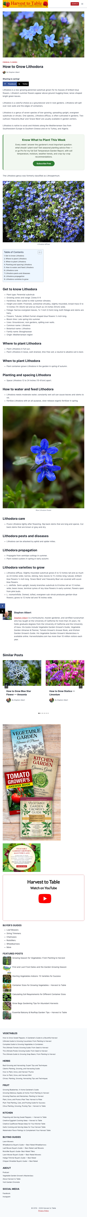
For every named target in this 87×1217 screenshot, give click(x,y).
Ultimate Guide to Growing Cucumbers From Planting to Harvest (27, 1041)
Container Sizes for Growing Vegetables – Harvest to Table (39, 985)
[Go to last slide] (6, 685)
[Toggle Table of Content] (38, 252)
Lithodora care (12, 270)
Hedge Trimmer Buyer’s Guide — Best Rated (19, 1158)
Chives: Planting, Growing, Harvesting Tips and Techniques (25, 1078)
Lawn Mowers (8, 1141)
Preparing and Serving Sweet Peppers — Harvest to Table (24, 1117)
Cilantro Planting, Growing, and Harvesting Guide (21, 1069)
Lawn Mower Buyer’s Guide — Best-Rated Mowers (22, 1155)
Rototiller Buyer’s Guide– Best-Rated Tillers (19, 1151)
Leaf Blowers (12, 930)
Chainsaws (12, 937)
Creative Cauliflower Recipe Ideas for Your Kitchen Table (24, 1124)
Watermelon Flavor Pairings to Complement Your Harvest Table (27, 1130)
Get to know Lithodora (14, 256)
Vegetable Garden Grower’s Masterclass (18, 1176)
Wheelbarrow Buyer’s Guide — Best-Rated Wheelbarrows (24, 1145)
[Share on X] (2, 611)
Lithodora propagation (15, 276)
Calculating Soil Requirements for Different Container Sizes (39, 994)
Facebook (6, 1193)
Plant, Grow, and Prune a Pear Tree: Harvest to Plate (22, 1099)
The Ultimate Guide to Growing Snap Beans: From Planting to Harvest (29, 1054)
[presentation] (22, 673)
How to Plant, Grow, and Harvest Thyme (18, 1072)
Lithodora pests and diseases (18, 273)
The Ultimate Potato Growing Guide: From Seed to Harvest (25, 1051)
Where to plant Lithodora (16, 259)
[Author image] (4, 72)
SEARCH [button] (75, 4)
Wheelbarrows (13, 944)
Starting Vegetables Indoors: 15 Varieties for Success (36, 976)
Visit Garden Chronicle (11, 1182)
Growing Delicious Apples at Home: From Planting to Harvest (26, 1093)
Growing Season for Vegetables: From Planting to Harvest (38, 958)
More (9, 947)
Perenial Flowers (10, 62)
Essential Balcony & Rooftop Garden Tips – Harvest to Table (39, 1012)
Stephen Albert (14, 72)
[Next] (80, 685)
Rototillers (11, 940)
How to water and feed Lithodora (20, 267)
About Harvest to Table (11, 1179)
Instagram (6, 1197)
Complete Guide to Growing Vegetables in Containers (23, 1044)
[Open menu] (82, 4)
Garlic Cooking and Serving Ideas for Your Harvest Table (24, 1127)
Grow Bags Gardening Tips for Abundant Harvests (35, 1003)
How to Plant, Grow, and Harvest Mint (17, 1075)
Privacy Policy (43, 1211)
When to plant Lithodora (16, 262)
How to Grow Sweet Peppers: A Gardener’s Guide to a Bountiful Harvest (30, 1038)
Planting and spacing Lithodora (19, 264)
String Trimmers (14, 933)
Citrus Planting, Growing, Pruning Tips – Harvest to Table (24, 1106)
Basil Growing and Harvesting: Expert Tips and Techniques (25, 1065)
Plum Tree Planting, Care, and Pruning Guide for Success (24, 1103)
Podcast (6, 1172)
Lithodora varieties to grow (17, 279)
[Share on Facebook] (2, 605)
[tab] (39, 713)
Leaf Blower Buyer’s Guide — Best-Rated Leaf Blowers (23, 1148)
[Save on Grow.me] (2, 616)
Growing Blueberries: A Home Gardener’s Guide (21, 1090)
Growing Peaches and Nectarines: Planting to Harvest (23, 1096)
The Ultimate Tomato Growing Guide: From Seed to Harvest (25, 1048)
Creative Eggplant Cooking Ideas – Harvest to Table (22, 1120)
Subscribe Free (44, 163)
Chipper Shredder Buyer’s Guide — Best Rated (20, 1161)
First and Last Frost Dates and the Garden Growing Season (39, 967)
